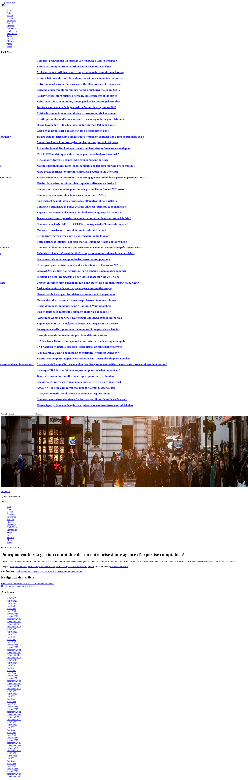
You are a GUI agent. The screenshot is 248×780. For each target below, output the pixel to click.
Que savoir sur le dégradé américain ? (18, 586)
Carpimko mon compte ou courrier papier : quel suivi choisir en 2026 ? (62, 89)
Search (4, 414)
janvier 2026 (12, 616)
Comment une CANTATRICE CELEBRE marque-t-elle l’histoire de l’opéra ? (66, 224)
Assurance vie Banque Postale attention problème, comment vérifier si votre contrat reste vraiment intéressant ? (85, 364)
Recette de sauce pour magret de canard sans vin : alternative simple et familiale (67, 358)
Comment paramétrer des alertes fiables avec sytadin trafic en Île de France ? (65, 399)
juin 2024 (11, 665)
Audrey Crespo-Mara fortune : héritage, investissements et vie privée (60, 95)
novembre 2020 (14, 776)
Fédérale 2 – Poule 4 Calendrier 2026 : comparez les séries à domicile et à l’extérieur (69, 253)
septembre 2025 (14, 626)
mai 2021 (11, 761)
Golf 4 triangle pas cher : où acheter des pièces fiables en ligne (56, 130)
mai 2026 (11, 606)
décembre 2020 (14, 774)
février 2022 (12, 737)
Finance (10, 26)
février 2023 (12, 706)
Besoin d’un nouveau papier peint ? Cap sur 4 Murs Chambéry (57, 305)
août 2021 (11, 753)
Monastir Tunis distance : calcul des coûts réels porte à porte (55, 230)
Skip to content (8, 2)
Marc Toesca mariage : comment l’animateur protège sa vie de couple (60, 171)
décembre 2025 (14, 619)
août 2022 (11, 722)
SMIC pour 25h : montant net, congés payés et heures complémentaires (62, 101)
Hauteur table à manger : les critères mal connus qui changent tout (59, 294)
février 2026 (12, 613)
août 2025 (11, 629)
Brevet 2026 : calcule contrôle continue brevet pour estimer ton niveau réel (63, 78)
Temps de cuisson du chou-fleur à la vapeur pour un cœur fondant (59, 376)
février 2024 (12, 675)
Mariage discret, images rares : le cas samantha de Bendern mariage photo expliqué (69, 165)
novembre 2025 (14, 621)
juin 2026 (11, 603)
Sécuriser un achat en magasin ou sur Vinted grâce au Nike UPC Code (61, 276)
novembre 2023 (14, 683)
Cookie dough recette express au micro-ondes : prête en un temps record (62, 381)
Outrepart (5, 491)
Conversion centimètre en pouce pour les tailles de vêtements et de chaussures (65, 206)
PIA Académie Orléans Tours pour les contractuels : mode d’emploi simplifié (65, 341)
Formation (11, 28)
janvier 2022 (12, 740)
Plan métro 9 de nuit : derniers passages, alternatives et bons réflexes (60, 200)
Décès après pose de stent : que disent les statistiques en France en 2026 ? (62, 265)
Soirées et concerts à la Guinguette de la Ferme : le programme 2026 (60, 107)
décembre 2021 (14, 743)
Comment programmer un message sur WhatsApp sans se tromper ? (60, 60)
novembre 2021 (14, 745)
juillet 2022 (12, 724)
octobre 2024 (13, 655)
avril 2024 (11, 670)
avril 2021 (11, 763)
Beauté (10, 15)
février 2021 (12, 768)
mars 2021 (11, 766)
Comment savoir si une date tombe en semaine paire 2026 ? (55, 195)
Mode (9, 44)
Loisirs (10, 38)
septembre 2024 (14, 657)
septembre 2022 (14, 719)
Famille (10, 23)
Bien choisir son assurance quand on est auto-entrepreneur (27, 583)
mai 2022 (11, 730)
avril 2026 (11, 608)
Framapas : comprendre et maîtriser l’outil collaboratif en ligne (57, 66)
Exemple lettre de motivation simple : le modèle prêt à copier (55, 335)
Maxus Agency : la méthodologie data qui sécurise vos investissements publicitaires (68, 405)
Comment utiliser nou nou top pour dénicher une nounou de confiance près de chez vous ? (73, 247)
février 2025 (12, 644)
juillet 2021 (12, 755)
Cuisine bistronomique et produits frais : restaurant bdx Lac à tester (60, 113)
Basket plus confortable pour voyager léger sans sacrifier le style (57, 288)
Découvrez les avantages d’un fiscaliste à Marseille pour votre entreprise (49, 571)
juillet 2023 (12, 694)
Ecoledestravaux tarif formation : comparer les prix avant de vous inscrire (63, 72)
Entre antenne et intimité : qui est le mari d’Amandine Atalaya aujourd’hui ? (65, 241)
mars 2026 (11, 611)
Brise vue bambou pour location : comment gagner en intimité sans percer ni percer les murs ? (75, 177)
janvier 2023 (12, 709)
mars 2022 (11, 735)
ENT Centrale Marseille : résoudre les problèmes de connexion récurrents (63, 346)
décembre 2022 (14, 712)
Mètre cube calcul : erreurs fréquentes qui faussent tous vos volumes (60, 300)
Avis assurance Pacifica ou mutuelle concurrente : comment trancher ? (61, 352)
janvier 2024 (12, 678)
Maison (10, 41)
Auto (9, 13)
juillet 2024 (12, 663)
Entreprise (11, 20)
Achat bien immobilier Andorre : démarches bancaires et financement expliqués (66, 148)
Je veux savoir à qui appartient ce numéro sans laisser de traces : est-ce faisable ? (67, 218)
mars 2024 (11, 673)
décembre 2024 (14, 650)
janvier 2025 (12, 647)
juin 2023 (11, 696)
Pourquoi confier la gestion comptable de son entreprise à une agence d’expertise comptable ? (52, 566)
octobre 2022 (13, 717)
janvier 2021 (12, 771)
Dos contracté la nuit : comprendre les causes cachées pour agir (57, 259)
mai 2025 (11, 637)
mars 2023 (11, 704)
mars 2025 (11, 642)
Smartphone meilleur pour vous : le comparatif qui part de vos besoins (61, 329)
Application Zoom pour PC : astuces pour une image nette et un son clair (63, 317)
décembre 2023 (14, 681)
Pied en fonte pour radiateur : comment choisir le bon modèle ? (57, 311)
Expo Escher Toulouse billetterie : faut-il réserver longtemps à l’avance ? (62, 212)
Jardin (9, 36)
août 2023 (11, 691)
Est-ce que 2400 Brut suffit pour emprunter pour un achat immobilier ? (62, 370)
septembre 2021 (14, 750)
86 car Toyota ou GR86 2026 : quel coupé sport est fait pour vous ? (59, 124)
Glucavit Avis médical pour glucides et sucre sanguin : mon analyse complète (65, 270)
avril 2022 (11, 732)
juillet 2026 (12, 601)
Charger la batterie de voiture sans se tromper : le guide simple (57, 393)
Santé (9, 46)
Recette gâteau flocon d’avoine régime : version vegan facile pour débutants (64, 118)
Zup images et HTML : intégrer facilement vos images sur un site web (61, 323)
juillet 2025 (12, 632)
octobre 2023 (13, 686)
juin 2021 (11, 758)
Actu (9, 10)
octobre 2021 (13, 748)
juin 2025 (11, 634)
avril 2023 (11, 701)
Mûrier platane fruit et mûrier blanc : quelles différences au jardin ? (60, 183)
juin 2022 (11, 727)
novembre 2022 (14, 714)
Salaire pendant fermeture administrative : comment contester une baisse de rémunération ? (74, 136)
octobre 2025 (13, 624)
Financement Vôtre (119, 566)
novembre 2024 (14, 652)
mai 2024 (11, 668)
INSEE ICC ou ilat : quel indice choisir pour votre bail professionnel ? (61, 154)
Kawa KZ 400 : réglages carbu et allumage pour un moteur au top (59, 387)
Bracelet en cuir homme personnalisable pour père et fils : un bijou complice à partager (71, 282)
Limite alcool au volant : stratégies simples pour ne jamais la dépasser (61, 142)
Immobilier (12, 33)
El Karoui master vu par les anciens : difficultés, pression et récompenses (62, 83)
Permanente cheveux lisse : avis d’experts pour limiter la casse (56, 235)
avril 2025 (11, 639)
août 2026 (11, 598)
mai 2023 (11, 699)
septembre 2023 (14, 688)
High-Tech (12, 31)
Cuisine (10, 18)
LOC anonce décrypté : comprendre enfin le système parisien (56, 159)
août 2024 (11, 660)
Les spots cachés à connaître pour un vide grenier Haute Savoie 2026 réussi (64, 189)
